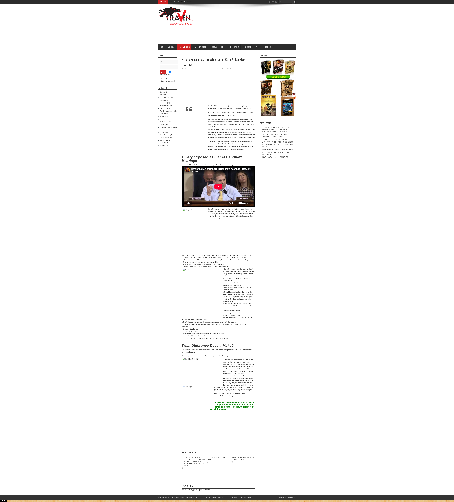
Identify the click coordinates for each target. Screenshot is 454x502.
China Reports (165, 97)
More (258, 47)
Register (164, 78)
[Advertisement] (253, 24)
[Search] (294, 2)
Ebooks (214, 47)
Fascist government (196, 68)
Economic (163, 103)
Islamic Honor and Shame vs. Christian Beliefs (242, 458)
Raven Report (164, 138)
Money (162, 125)
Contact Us (269, 47)
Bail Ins (162, 92)
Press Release (165, 135)
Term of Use (222, 497)
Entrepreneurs (164, 105)
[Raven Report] (176, 23)
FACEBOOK (164, 108)
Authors (171, 47)
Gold (161, 119)
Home (162, 47)
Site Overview (233, 47)
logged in (194, 490)
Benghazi (187, 68)
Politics (218, 68)
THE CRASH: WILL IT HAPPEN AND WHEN (183, 2)
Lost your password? (168, 81)
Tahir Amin (291, 497)
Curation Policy (245, 497)
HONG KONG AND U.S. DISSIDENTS (275, 157)
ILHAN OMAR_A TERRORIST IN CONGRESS (277, 142)
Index (222, 47)
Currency (163, 100)
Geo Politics (213, 68)
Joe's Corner (164, 122)
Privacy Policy (211, 497)
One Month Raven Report (168, 127)
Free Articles (184, 47)
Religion (162, 145)
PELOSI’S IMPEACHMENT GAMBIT (274, 139)
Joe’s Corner (247, 47)
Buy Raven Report (200, 47)
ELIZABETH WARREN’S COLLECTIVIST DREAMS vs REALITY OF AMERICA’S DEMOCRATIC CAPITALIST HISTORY (193, 461)
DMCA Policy (233, 497)
